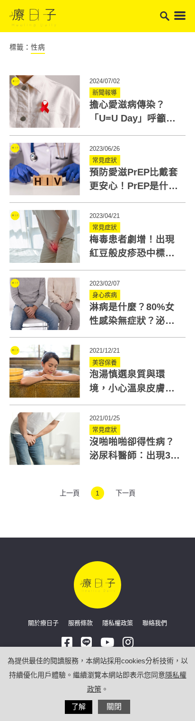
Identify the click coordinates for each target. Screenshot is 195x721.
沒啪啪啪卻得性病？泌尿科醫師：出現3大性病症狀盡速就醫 (134, 455)
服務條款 (80, 622)
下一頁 (125, 493)
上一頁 (70, 493)
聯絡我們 (154, 622)
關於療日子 (43, 622)
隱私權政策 (117, 622)
